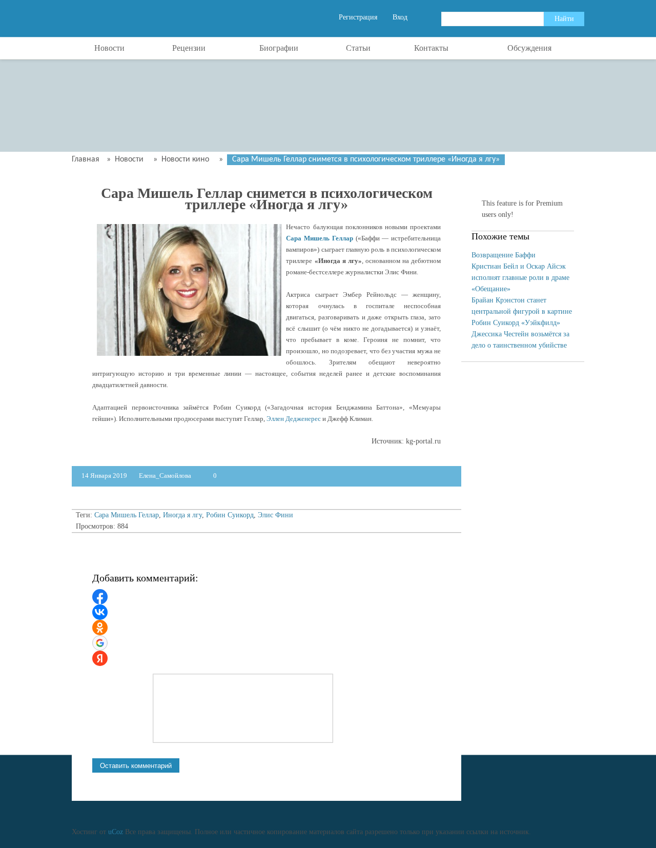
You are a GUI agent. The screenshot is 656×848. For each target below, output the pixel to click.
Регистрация (358, 17)
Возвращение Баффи (503, 255)
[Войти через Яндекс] (100, 658)
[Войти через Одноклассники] (100, 627)
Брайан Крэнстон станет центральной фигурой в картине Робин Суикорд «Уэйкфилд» (521, 311)
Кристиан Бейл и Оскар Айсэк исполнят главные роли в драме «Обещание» (520, 278)
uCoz (115, 832)
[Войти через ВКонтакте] (100, 612)
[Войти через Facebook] (100, 596)
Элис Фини (275, 515)
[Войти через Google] (100, 643)
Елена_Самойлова (166, 475)
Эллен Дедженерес (293, 418)
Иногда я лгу (182, 515)
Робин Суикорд (230, 515)
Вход (400, 17)
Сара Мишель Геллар (319, 238)
